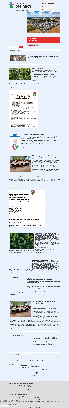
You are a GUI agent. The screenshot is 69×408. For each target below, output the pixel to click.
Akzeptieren (2, 405)
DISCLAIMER (37, 399)
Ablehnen (7, 405)
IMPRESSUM (48, 396)
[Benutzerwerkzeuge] (58, 65)
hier (55, 344)
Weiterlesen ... (13, 87)
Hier (22, 147)
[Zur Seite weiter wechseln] (24, 354)
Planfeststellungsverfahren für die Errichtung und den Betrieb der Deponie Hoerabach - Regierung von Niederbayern (31, 256)
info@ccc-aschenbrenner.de (48, 42)
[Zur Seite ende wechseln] (26, 354)
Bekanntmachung (44, 247)
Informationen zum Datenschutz (34, 407)
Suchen (21, 46)
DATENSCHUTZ (38, 397)
